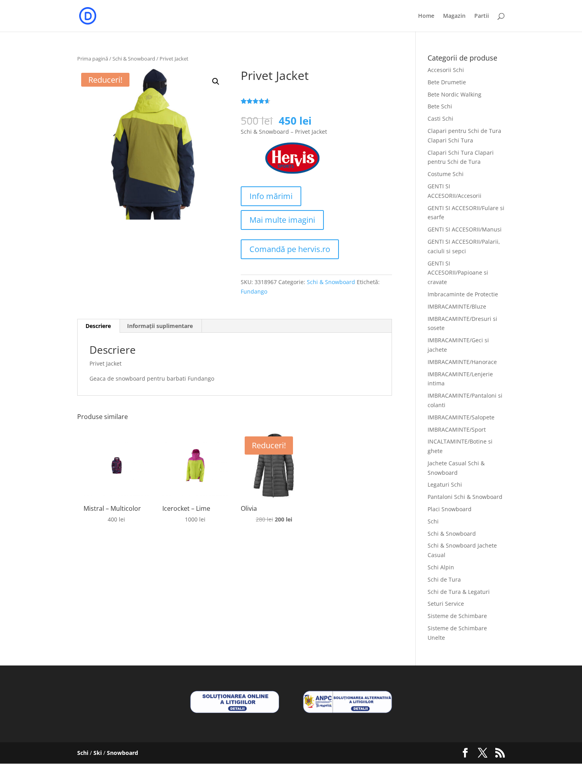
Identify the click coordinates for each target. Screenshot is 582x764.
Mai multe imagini (282, 219)
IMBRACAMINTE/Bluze (457, 306)
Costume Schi (446, 174)
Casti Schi (440, 118)
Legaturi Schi (445, 484)
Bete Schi (440, 106)
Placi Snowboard (450, 509)
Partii (481, 16)
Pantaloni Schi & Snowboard (465, 496)
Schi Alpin (441, 567)
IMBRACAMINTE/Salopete (461, 417)
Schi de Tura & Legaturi (459, 591)
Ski (97, 752)
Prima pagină (92, 58)
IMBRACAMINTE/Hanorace (462, 362)
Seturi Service (446, 603)
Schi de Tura (444, 579)
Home (426, 16)
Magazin (454, 16)
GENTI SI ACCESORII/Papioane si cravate (458, 273)
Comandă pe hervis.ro (289, 249)
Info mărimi (271, 196)
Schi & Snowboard (133, 58)
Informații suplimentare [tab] (160, 326)
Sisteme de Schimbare (457, 616)
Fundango (254, 291)
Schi (433, 521)
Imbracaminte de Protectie (463, 294)
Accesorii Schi (446, 70)
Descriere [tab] (98, 326)
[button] (216, 81)
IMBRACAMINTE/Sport (457, 429)
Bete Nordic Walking (454, 94)
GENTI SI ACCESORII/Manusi (465, 229)
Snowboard (122, 752)
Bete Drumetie (447, 82)
